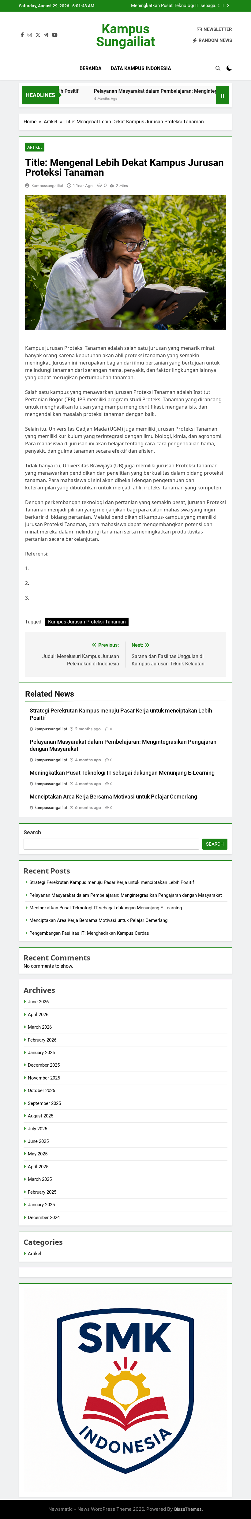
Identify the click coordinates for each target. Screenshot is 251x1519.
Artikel (34, 147)
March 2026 (40, 1027)
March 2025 (40, 1179)
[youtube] (54, 35)
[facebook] (22, 35)
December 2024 (44, 1217)
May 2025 (37, 1154)
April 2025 (38, 1166)
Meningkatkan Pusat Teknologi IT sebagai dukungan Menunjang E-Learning (173, 5)
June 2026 (38, 1002)
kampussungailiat (47, 185)
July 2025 (37, 1129)
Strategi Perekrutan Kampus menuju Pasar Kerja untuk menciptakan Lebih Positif (111, 882)
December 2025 (44, 1065)
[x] (38, 35)
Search (32, 832)
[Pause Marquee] (222, 95)
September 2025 (44, 1103)
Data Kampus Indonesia (141, 68)
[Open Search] (217, 68)
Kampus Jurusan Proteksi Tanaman (87, 622)
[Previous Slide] (219, 5)
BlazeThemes (188, 1509)
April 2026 (38, 1014)
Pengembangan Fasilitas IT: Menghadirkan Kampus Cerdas (89, 933)
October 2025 (41, 1090)
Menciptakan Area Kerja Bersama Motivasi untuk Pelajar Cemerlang (113, 797)
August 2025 (40, 1116)
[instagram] (30, 35)
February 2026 (42, 1040)
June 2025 (38, 1141)
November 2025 (44, 1078)
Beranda (91, 68)
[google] (46, 35)
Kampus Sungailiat (125, 35)
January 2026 (41, 1052)
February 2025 (42, 1192)
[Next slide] (228, 5)
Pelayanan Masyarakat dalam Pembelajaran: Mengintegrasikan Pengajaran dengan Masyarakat (125, 895)
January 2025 (41, 1204)
